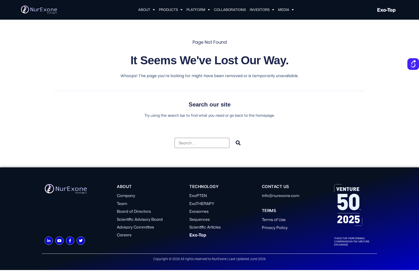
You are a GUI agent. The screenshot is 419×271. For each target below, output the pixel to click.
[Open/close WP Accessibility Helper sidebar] (413, 64)
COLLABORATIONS (230, 9)
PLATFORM (195, 9)
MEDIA (283, 9)
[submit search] (238, 142)
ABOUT (144, 9)
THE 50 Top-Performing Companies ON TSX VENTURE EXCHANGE (351, 241)
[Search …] (202, 143)
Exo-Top (386, 9)
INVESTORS (260, 9)
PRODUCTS (168, 9)
